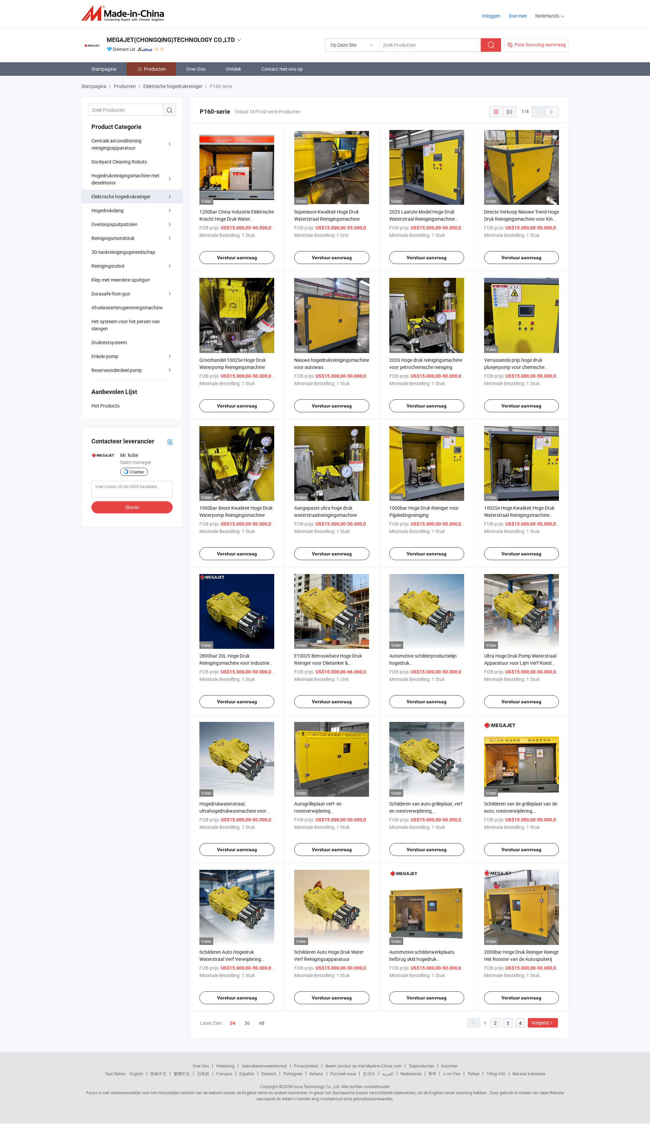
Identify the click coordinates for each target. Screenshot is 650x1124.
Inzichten (449, 1065)
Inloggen (491, 16)
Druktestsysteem (109, 342)
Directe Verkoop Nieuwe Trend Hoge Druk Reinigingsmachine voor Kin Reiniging (521, 218)
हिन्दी (432, 1073)
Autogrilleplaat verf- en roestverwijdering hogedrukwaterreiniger (318, 810)
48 (261, 1023)
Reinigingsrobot (108, 266)
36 (247, 1023)
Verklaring (225, 1065)
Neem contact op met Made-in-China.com (363, 1065)
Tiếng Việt (495, 1073)
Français (224, 1073)
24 (232, 1023)
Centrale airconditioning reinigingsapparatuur (116, 144)
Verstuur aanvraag (237, 257)
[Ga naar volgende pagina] (551, 112)
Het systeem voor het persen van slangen (125, 325)
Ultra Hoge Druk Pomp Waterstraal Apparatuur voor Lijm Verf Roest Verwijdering (520, 663)
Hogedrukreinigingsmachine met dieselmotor (125, 179)
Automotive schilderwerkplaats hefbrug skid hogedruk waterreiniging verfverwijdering (421, 959)
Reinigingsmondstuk (112, 238)
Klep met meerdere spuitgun (120, 280)
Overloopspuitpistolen (114, 224)
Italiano (316, 1073)
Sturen (132, 507)
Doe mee (518, 16)
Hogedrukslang (107, 210)
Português (292, 1073)
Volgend (540, 1022)
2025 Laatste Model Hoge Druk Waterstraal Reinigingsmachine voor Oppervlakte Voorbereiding (422, 218)
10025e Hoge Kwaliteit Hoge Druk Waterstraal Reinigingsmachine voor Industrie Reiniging (519, 515)
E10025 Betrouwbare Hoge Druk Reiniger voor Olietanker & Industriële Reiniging (328, 663)
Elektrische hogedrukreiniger (121, 196)
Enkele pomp (104, 356)
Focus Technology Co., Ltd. (315, 1086)
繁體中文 (182, 1073)
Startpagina (103, 69)
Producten (155, 69)
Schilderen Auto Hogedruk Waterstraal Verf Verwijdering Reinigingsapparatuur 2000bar (231, 959)
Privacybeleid (306, 1065)
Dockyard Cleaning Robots (119, 161)
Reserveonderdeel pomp (116, 370)
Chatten (137, 472)
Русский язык (343, 1073)
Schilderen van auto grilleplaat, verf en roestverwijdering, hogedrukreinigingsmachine (425, 810)
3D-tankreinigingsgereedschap (123, 252)
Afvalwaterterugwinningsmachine (126, 307)
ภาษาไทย (451, 1073)
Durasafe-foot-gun (110, 293)
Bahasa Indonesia (529, 1073)
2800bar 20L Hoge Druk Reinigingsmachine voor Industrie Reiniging (234, 663)
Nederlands (410, 1073)
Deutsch (268, 1073)
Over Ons (195, 69)
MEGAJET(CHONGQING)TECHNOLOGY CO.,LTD (171, 39)
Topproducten (421, 1065)
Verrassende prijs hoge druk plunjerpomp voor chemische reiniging (514, 367)
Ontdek (233, 69)
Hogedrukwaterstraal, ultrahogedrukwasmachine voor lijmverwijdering (232, 810)
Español (246, 1073)
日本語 (203, 1073)
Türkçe (473, 1073)
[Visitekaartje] (170, 441)
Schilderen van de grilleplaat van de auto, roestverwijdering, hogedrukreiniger (520, 810)
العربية (387, 1073)
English (136, 1073)
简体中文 (158, 1073)
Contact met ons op (282, 69)
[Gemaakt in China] (124, 13)
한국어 (369, 1073)
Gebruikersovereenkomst (264, 1065)
